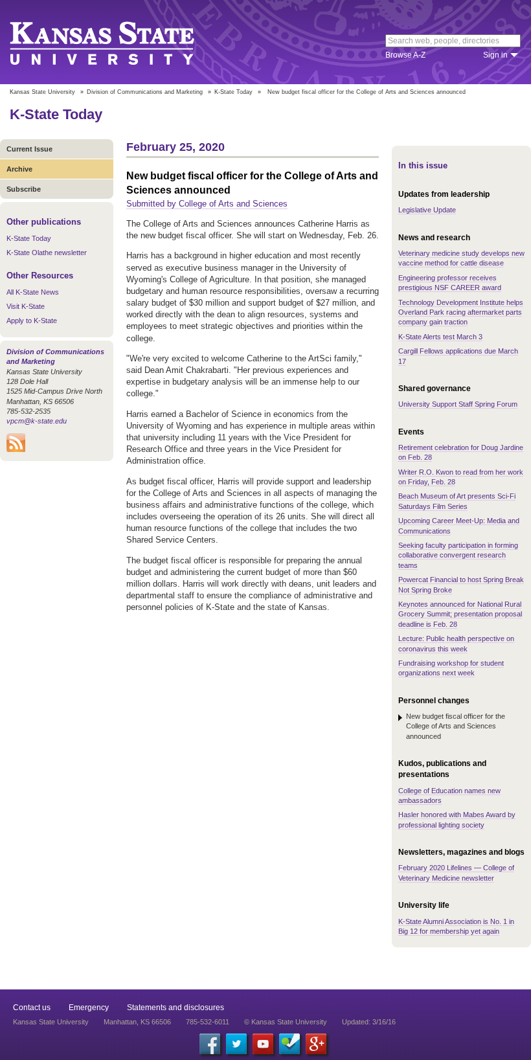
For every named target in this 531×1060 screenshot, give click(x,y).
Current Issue (29, 149)
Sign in (495, 55)
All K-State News (32, 292)
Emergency (89, 1007)
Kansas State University (118, 42)
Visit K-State (25, 306)
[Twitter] (236, 1043)
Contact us (32, 1007)
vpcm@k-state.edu (36, 421)
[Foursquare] (289, 1043)
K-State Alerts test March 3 (440, 337)
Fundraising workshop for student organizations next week (451, 668)
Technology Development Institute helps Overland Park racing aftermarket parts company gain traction (460, 312)
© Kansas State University (285, 1022)
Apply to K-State (31, 320)
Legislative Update (427, 210)
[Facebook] (209, 1043)
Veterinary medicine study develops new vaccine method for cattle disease (461, 258)
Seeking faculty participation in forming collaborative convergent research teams (458, 555)
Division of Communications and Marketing (145, 92)
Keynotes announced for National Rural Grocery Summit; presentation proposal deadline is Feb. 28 (460, 614)
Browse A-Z (405, 55)
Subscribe (23, 189)
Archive (19, 169)
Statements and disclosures (175, 1007)
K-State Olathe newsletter (46, 252)
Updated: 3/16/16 (369, 1022)
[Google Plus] (316, 1043)
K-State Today (233, 92)
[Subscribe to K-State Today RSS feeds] (15, 449)
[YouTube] (263, 1043)
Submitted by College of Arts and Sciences (207, 204)
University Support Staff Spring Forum (457, 404)
